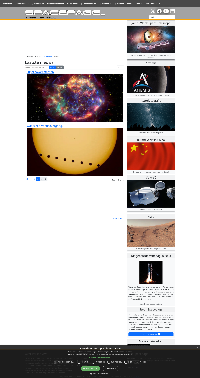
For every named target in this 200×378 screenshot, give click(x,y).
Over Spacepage (152, 4)
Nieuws (8, 4)
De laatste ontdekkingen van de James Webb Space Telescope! (151, 56)
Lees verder (128, 354)
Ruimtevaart (38, 4)
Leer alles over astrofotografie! (151, 133)
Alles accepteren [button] (90, 368)
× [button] (197, 347)
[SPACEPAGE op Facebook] (159, 12)
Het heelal (73, 4)
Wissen (59, 67)
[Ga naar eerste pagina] (27, 179)
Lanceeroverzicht (56, 4)
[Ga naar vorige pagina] (31, 179)
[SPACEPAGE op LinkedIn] (172, 12)
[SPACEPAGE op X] (152, 12)
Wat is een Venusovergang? (45, 126)
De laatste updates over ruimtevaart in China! (151, 172)
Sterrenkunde (22, 4)
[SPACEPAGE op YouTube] (166, 12)
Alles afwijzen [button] (111, 368)
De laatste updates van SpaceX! (151, 209)
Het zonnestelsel (89, 4)
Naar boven (118, 218)
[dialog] (100, 361)
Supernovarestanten (40, 72)
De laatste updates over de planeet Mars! (151, 249)
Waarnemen (106, 4)
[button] (100, 357)
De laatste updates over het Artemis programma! (151, 95)
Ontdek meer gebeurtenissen (150, 304)
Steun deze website (150, 334)
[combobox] (162, 17)
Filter (52, 67)
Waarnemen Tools (123, 4)
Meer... (138, 4)
